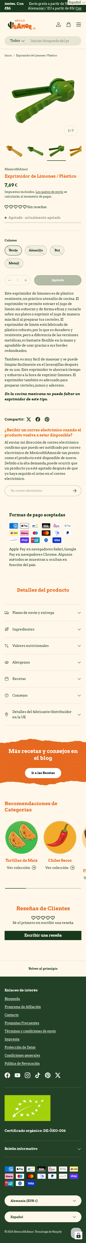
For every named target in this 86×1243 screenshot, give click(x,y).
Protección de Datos (20, 1047)
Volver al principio (43, 968)
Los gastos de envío (49, 192)
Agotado (58, 280)
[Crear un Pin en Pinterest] (47, 419)
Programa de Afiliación (23, 1007)
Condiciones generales (22, 1055)
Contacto (12, 1015)
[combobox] (43, 41)
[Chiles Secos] (60, 837)
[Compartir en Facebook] (37, 419)
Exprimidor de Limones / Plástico (36, 55)
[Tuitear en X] (28, 419)
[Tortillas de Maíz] (21, 837)
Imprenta (12, 1039)
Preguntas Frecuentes (22, 1023)
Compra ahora (66, 8)
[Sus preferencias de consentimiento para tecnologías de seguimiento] (78, 1235)
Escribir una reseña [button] (43, 935)
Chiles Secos (60, 860)
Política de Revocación (22, 1063)
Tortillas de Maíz (22, 860)
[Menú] (79, 24)
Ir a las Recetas (43, 773)
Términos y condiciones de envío (30, 1031)
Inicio (8, 55)
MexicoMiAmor (16, 169)
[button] (69, 24)
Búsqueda (12, 999)
